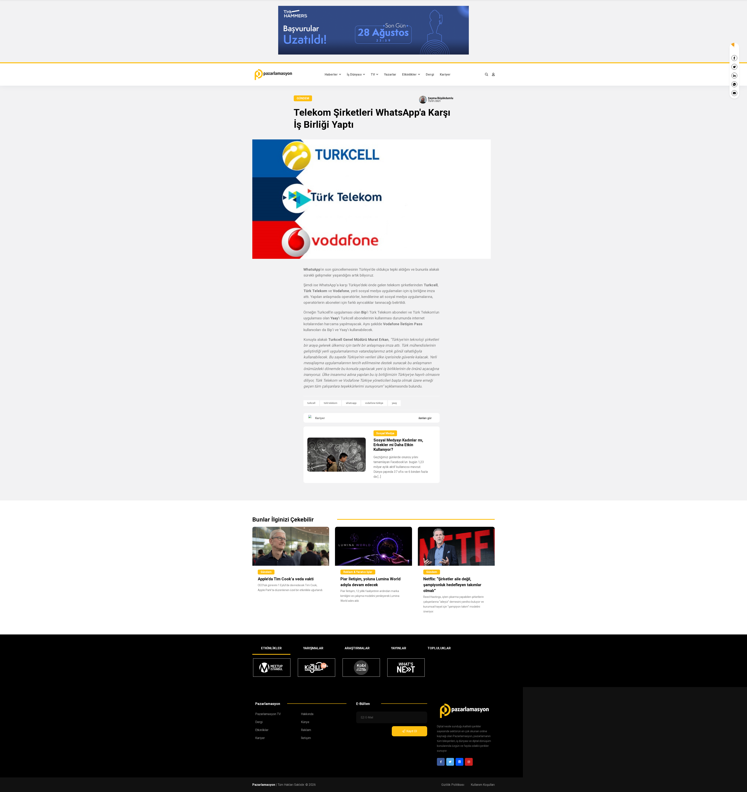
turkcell (311, 403)
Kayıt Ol (411, 731)
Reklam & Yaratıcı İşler (357, 572)
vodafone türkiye (374, 403)
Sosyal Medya (385, 433)
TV (373, 74)
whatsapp (351, 403)
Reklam (306, 730)
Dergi (430, 74)
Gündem (303, 98)
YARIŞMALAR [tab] (313, 648)
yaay (394, 403)
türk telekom (330, 403)
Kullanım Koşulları (483, 785)
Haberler (331, 74)
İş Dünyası (354, 74)
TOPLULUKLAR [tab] (439, 648)
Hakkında (307, 714)
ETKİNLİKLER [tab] (271, 648)
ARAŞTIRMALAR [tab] (357, 648)
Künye (305, 722)
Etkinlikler (409, 74)
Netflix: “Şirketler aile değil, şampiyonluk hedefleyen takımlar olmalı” (452, 585)
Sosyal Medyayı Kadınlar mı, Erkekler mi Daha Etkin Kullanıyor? (398, 445)
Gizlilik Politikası (452, 785)
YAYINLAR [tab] (398, 648)
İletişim (306, 738)
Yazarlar (390, 74)
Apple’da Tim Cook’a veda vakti (286, 579)
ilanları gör (425, 418)
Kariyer (445, 74)
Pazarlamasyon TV (268, 714)
